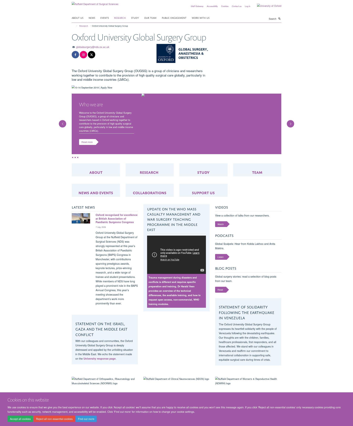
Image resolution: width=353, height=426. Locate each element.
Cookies (225, 6)
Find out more (86, 419)
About (95, 172)
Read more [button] (87, 141)
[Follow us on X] (91, 54)
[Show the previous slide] (60, 122)
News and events (96, 192)
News (92, 17)
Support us (203, 192)
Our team (150, 17)
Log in (247, 6)
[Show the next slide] (292, 122)
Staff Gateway (197, 6)
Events (104, 17)
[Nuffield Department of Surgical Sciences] (95, 2)
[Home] (74, 26)
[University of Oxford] (266, 6)
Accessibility (212, 6)
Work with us (200, 17)
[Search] (279, 18)
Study (135, 17)
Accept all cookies (20, 419)
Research (120, 17)
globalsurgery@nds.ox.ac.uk (92, 47)
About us (77, 17)
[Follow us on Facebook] (75, 54)
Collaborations (149, 192)
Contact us (237, 6)
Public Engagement (174, 17)
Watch (220, 224)
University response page (99, 358)
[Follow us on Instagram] (83, 54)
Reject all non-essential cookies (54, 419)
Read (220, 289)
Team (257, 172)
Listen (220, 256)
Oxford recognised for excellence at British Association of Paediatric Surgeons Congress (117, 218)
